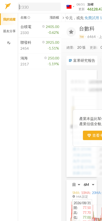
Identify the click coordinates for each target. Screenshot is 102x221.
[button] (38, 6)
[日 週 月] (76, 184)
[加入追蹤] (71, 32)
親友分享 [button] (9, 31)
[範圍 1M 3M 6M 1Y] (89, 184)
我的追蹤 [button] (9, 19)
